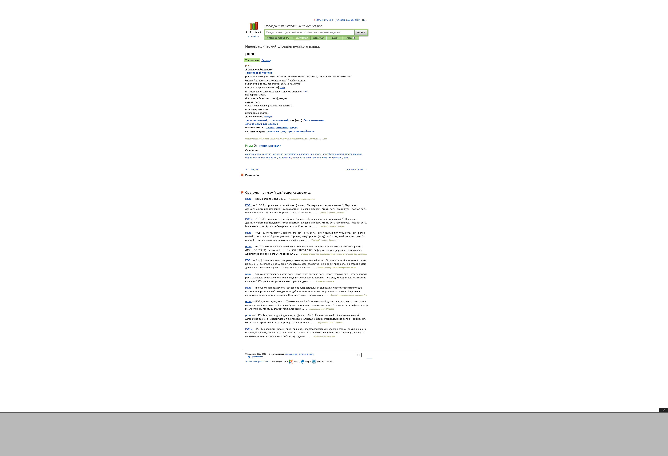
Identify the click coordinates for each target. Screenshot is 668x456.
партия (273, 157)
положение (285, 157)
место (348, 154)
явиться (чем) (355, 169)
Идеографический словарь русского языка (279, 38)
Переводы (318, 38)
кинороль (316, 154)
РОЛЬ (248, 205)
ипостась (304, 154)
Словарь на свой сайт (348, 20)
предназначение (302, 157)
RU (363, 20)
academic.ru (253, 36)
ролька (317, 157)
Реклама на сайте (306, 354)
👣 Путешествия (255, 357)
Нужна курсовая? (270, 145)
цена (346, 157)
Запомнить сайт (325, 20)
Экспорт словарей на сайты (257, 362)
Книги (334, 38)
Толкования (302, 38)
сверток (326, 157)
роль (248, 198)
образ (248, 157)
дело (258, 154)
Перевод (266, 60)
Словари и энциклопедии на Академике (293, 26)
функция (337, 157)
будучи (254, 169)
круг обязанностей (333, 154)
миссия (357, 154)
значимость (291, 154)
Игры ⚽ (351, 38)
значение (278, 154)
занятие (266, 154)
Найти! (361, 32)
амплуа (249, 154)
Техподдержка (290, 354)
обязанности (260, 157)
